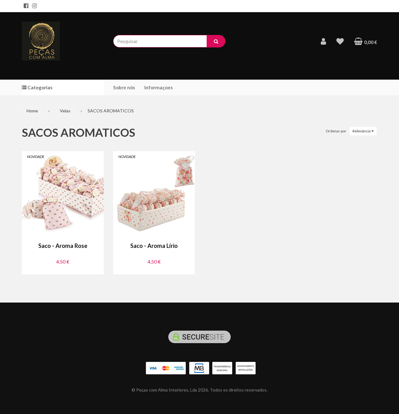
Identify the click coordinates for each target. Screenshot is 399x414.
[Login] (323, 41)
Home (32, 110)
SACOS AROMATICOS (78, 132)
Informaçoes (158, 87)
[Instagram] (34, 6)
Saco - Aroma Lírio (154, 245)
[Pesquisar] (216, 41)
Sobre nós (124, 87)
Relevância (362, 131)
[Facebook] (26, 6)
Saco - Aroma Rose (62, 245)
